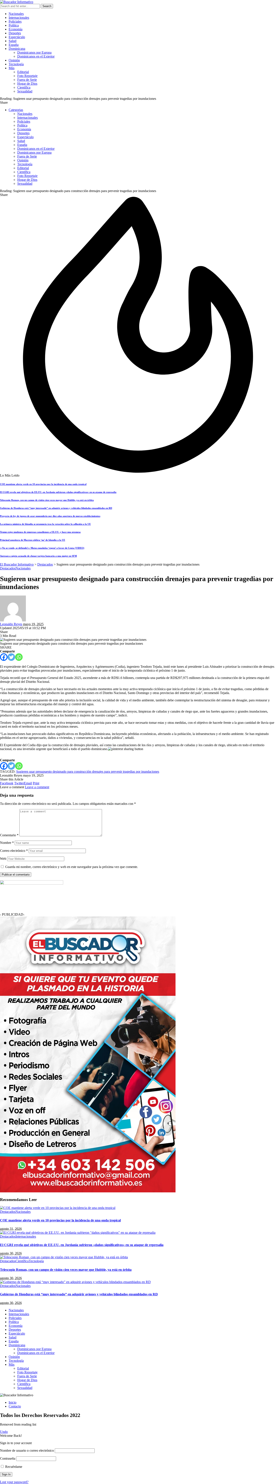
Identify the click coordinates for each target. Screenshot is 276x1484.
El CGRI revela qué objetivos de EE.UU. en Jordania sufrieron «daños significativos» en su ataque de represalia (58, 492)
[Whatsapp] (19, 657)
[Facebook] (4, 657)
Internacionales (26, 1236)
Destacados (8, 568)
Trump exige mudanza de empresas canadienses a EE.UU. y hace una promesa (40, 532)
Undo (4, 1432)
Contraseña (7, 1458)
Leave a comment (37, 787)
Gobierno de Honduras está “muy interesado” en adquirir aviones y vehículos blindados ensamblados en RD (56, 508)
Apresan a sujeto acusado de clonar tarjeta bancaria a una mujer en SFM (38, 556)
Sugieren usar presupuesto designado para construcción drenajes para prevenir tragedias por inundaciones (87, 771)
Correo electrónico (14, 850)
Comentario (9, 835)
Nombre (7, 842)
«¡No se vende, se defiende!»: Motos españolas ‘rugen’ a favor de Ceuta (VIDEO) (42, 548)
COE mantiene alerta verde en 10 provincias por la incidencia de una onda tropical (43, 484)
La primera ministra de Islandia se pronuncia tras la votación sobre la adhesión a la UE (45, 524)
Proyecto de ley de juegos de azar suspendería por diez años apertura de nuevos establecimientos (50, 516)
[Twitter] (11, 657)
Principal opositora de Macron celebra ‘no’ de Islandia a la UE (32, 540)
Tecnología (36, 1261)
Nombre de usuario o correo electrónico (27, 1450)
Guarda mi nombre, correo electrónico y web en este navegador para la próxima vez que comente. (71, 867)
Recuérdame (13, 1466)
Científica (22, 1261)
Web (3, 858)
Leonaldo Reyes (11, 624)
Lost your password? (14, 1482)
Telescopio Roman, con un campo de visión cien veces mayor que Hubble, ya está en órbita (47, 500)
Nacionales (23, 568)
